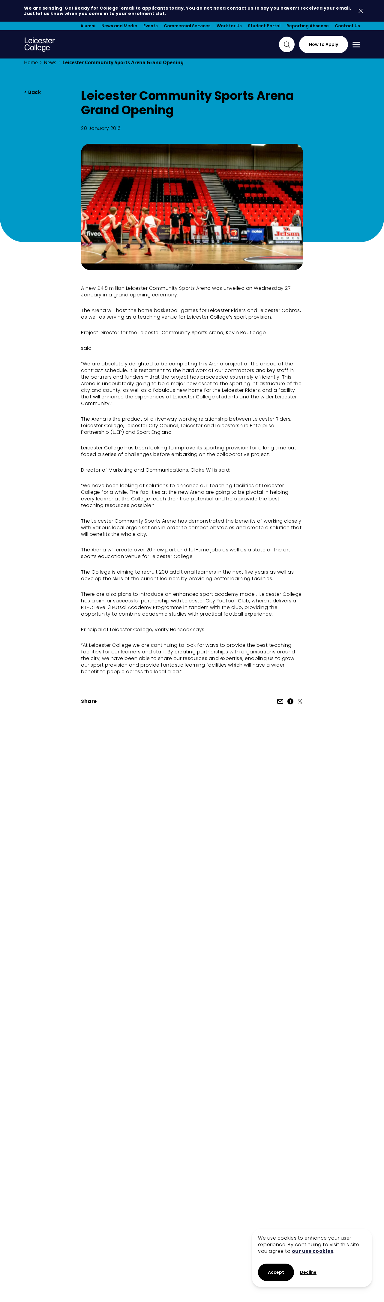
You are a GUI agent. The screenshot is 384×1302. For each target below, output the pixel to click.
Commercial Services (187, 26)
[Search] (287, 44)
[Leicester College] (40, 44)
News (50, 62)
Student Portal (264, 26)
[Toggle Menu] (356, 44)
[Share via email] (280, 701)
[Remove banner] (360, 11)
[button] (308, 1272)
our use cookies (313, 1251)
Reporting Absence (307, 26)
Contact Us (347, 26)
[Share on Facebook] (290, 701)
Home (31, 62)
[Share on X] (300, 701)
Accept (276, 1272)
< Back (32, 92)
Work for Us (229, 26)
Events (150, 26)
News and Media (119, 26)
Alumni (87, 26)
